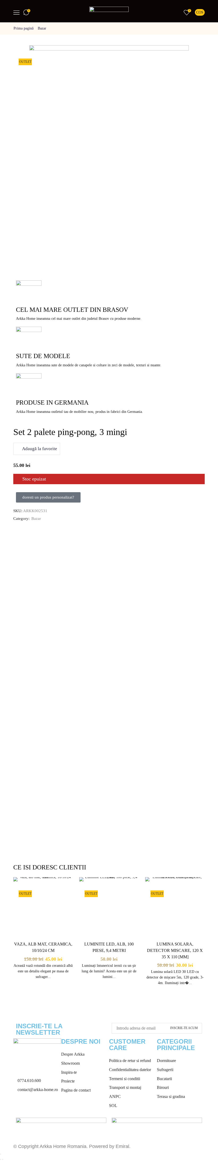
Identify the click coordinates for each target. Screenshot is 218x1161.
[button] (48, 497)
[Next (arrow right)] (2, 1159)
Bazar (42, 28)
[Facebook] (20, 1106)
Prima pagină (23, 28)
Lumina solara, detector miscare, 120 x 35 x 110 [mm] (175, 950)
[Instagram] (34, 1106)
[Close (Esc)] (0, 1154)
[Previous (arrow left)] (0, 1159)
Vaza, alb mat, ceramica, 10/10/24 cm (43, 947)
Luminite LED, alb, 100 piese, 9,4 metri (109, 947)
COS (199, 12)
